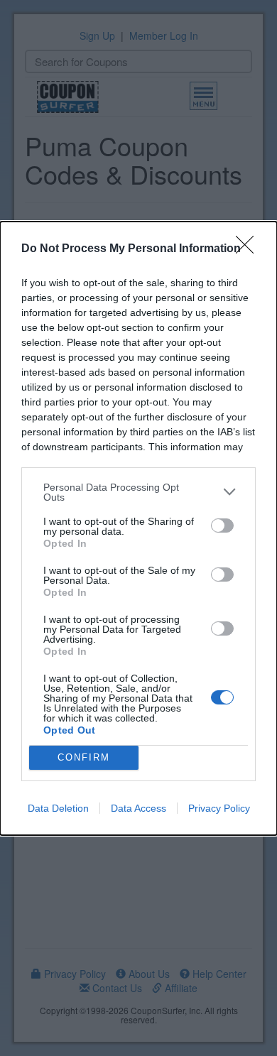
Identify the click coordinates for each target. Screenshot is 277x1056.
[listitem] (138, 492)
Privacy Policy (219, 808)
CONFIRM (84, 757)
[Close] (249, 249)
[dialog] (138, 528)
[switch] (222, 525)
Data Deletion (58, 808)
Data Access (138, 808)
